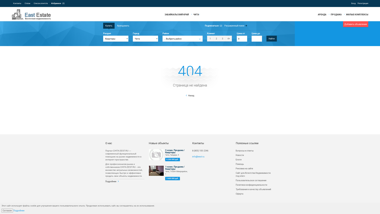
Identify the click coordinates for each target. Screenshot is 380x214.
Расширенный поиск (234, 26)
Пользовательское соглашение (251, 180)
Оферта (239, 194)
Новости (240, 155)
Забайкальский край (177, 14)
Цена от (241, 33)
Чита (196, 14)
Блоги (239, 159)
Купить (108, 26)
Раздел (107, 33)
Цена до (256, 33)
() (58, 3)
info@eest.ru (198, 156)
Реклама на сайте (244, 168)
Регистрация (363, 3)
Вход (353, 3)
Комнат (211, 33)
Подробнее (110, 181)
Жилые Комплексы (357, 14)
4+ (229, 38)
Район (166, 33)
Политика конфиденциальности (251, 185)
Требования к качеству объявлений (253, 189)
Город (136, 33)
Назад (191, 95)
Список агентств (41, 3)
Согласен (7, 210)
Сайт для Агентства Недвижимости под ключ (253, 174)
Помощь (240, 164)
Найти (272, 38)
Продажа (336, 14)
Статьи (27, 3)
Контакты (17, 3)
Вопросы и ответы (245, 151)
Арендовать (123, 26)
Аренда (322, 14)
